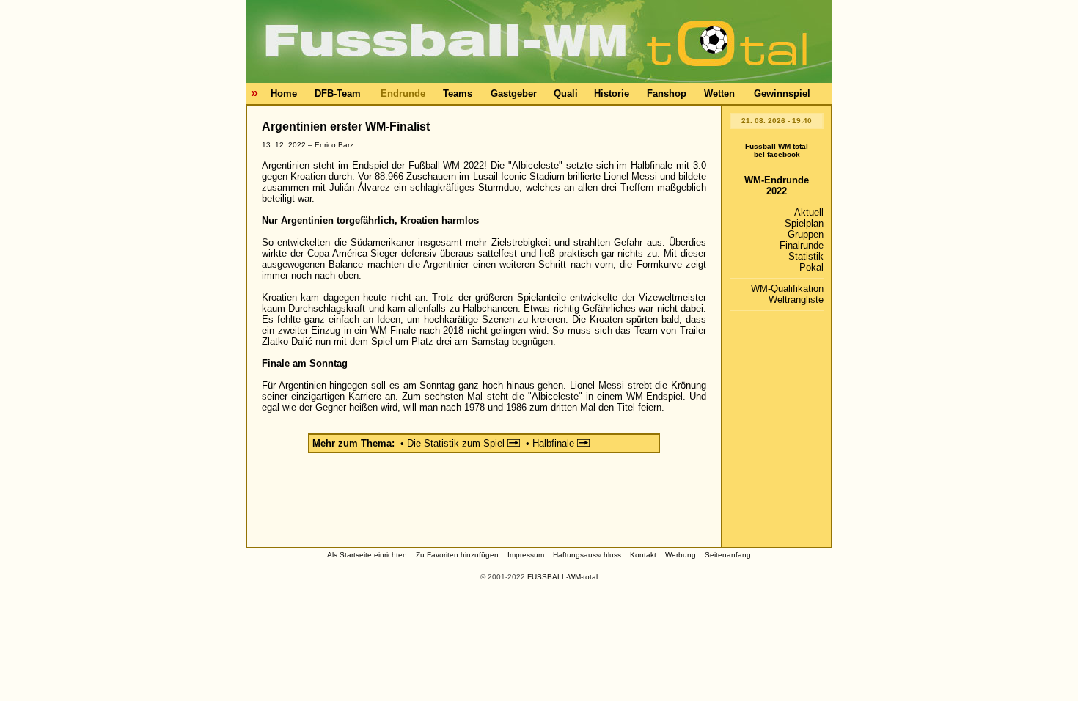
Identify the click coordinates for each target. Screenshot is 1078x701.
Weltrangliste (796, 299)
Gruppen (806, 234)
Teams (457, 93)
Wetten (719, 93)
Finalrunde (802, 245)
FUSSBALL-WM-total (562, 577)
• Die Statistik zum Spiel (453, 443)
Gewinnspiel (782, 93)
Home (284, 93)
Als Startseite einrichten (367, 555)
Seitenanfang (728, 555)
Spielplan (804, 223)
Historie (611, 93)
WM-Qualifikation (787, 288)
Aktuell (809, 212)
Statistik (806, 256)
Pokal (811, 267)
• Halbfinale (551, 443)
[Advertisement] (484, 503)
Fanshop (666, 93)
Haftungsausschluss (587, 555)
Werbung (680, 555)
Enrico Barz (334, 145)
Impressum (525, 555)
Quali (566, 93)
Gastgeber (514, 93)
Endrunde (403, 93)
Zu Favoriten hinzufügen (457, 555)
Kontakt (643, 555)
